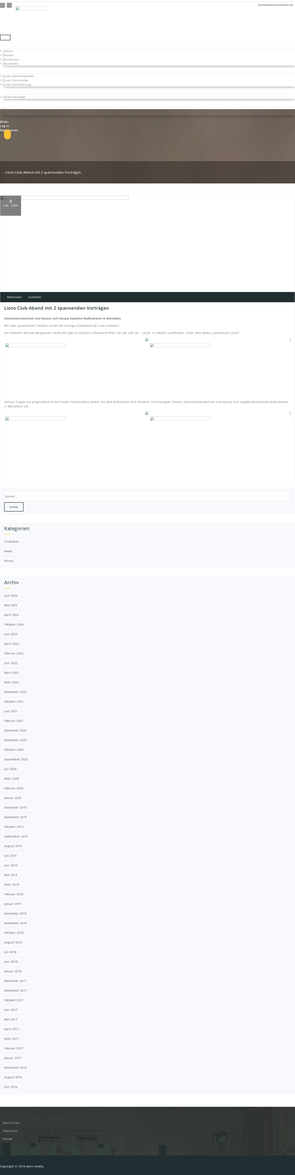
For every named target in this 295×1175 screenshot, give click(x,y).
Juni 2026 (11, 595)
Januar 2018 (12, 971)
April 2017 (11, 1029)
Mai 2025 (10, 605)
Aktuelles (7, 93)
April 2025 (11, 615)
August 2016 (13, 1077)
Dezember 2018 (15, 913)
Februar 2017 (13, 1048)
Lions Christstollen (16, 80)
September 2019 (16, 836)
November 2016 (15, 1067)
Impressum (10, 1131)
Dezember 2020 (15, 730)
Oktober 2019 (13, 827)
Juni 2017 (11, 1010)
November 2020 (15, 740)
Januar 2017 (12, 1058)
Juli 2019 (10, 856)
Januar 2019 (12, 904)
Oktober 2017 (13, 1000)
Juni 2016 (11, 1087)
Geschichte (11, 63)
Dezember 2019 (15, 807)
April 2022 (11, 672)
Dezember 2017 (15, 981)
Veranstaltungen (15, 97)
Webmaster (14, 297)
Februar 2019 (13, 894)
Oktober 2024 (13, 624)
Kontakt (9, 113)
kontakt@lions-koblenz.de (275, 5)
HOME (4, 42)
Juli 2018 (10, 952)
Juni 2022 (11, 663)
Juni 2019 (11, 865)
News (8, 551)
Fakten (8, 51)
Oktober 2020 (13, 750)
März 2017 (11, 1039)
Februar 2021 (13, 721)
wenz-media (35, 1166)
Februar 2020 (13, 788)
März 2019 (11, 884)
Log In (4, 126)
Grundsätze (11, 59)
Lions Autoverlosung (17, 84)
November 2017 (15, 990)
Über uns (6, 47)
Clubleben (34, 297)
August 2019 (13, 846)
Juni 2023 (11, 634)
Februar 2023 (13, 653)
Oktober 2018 (13, 933)
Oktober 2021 (13, 701)
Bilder (4, 122)
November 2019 (15, 817)
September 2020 (16, 759)
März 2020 (11, 778)
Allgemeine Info (14, 109)
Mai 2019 (10, 875)
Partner (9, 55)
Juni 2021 (11, 711)
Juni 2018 (11, 961)
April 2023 (11, 644)
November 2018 (15, 923)
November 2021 (15, 692)
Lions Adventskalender (19, 76)
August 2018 (13, 942)
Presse (9, 561)
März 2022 (11, 682)
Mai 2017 (10, 1019)
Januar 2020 (12, 798)
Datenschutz (11, 1123)
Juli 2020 (10, 769)
